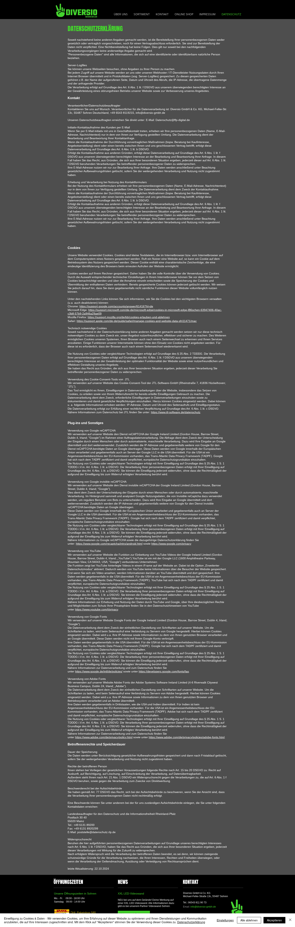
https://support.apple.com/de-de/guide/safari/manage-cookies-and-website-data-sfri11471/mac (137, 321)
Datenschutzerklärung (191, 922)
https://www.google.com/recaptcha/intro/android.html (109, 543)
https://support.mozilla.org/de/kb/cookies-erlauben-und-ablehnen (129, 317)
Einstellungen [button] (225, 920)
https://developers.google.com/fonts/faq (164, 671)
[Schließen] (290, 920)
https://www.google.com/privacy (171, 543)
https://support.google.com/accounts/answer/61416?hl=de (116, 306)
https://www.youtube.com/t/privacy (96, 609)
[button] (142, 14)
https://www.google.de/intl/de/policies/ (98, 671)
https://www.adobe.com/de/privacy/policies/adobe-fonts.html (187, 737)
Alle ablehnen (249, 920)
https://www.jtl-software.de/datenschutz (175, 412)
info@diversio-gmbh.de (203, 906)
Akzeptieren (274, 920)
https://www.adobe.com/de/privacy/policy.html (103, 737)
